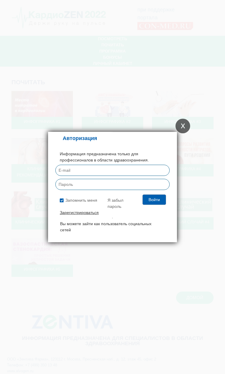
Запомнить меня (81, 200)
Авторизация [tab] (80, 138)
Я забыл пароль (115, 203)
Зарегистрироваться (79, 212)
